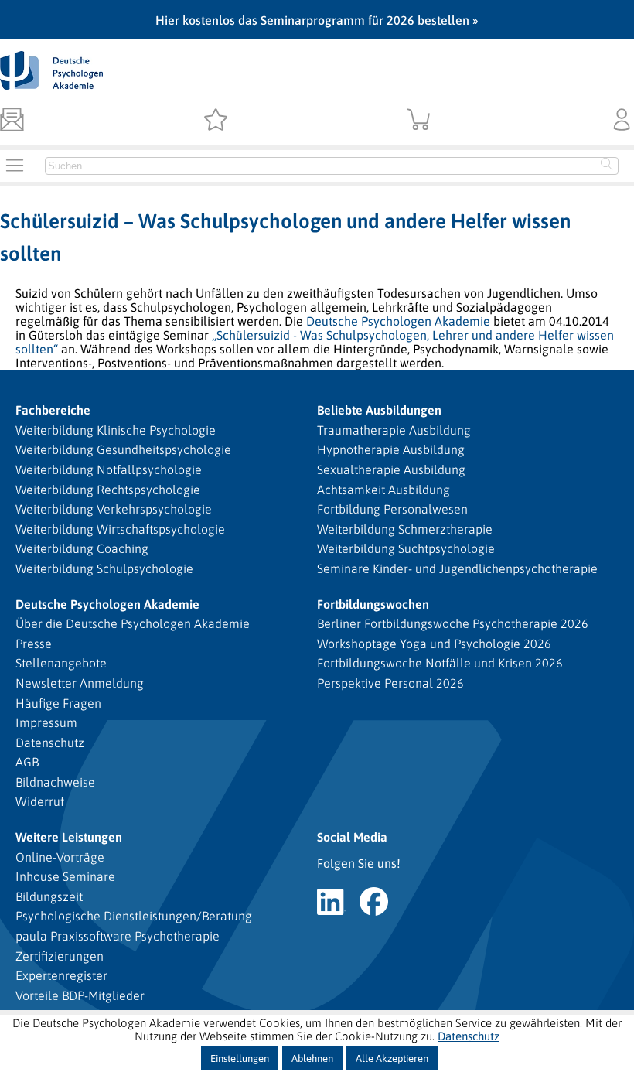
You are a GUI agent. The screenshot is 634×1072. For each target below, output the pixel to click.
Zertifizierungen (59, 956)
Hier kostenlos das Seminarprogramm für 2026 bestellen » (317, 20)
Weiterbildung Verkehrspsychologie (113, 509)
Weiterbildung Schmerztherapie (405, 529)
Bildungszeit (49, 896)
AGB (27, 762)
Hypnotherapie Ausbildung (391, 449)
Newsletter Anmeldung (79, 683)
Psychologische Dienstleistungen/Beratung (133, 916)
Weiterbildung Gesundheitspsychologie (123, 449)
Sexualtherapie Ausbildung (391, 469)
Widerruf (39, 801)
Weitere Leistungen (68, 837)
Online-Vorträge (59, 857)
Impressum (46, 722)
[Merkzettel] (215, 121)
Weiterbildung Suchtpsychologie (406, 548)
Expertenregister (61, 975)
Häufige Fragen (58, 703)
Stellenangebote (61, 663)
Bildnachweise (55, 782)
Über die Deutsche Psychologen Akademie (132, 623)
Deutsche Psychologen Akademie (398, 321)
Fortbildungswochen (373, 604)
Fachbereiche (52, 410)
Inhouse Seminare (65, 876)
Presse (33, 643)
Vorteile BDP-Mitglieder (80, 995)
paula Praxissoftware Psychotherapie (117, 936)
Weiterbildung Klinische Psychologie (115, 430)
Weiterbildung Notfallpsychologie (108, 469)
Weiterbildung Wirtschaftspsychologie (120, 529)
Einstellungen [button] (239, 1058)
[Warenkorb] (419, 121)
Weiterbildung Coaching (81, 548)
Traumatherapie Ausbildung (394, 430)
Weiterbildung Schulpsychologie (104, 568)
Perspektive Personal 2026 (390, 683)
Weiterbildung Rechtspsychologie (107, 490)
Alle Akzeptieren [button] (392, 1058)
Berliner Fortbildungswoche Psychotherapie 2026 (452, 623)
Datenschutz (49, 742)
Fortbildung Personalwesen (392, 509)
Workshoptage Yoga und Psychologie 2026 (434, 643)
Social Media (352, 837)
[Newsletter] (12, 121)
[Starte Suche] (607, 165)
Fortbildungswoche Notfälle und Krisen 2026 (440, 663)
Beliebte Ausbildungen (379, 410)
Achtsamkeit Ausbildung (383, 490)
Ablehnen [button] (312, 1058)
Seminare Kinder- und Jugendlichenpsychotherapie (457, 568)
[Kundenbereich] (622, 121)
